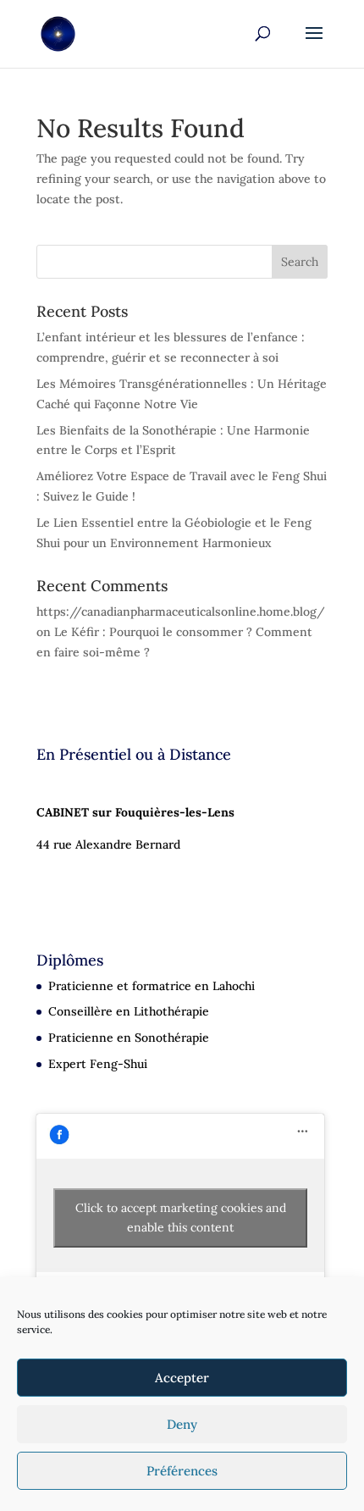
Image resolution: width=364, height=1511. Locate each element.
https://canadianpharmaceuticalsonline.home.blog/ (180, 611)
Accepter (182, 1378)
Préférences (182, 1471)
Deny (182, 1424)
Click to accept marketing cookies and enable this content (180, 1217)
